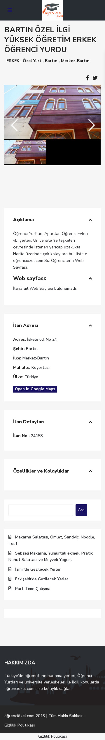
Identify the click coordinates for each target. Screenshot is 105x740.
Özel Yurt (32, 61)
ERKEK (12, 61)
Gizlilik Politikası (19, 725)
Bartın (51, 61)
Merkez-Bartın (75, 61)
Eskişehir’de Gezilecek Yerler (41, 579)
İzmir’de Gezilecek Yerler (38, 569)
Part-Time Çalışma (32, 588)
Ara (81, 510)
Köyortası (41, 367)
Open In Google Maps (35, 389)
